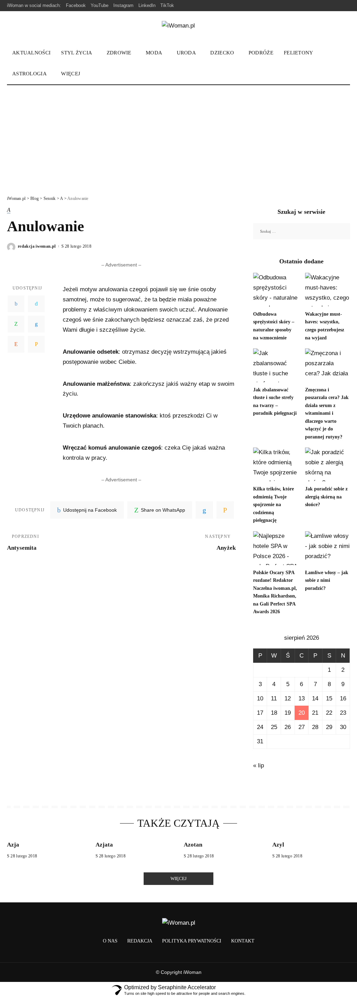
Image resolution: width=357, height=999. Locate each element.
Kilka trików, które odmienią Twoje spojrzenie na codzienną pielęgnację (273, 504)
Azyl (278, 844)
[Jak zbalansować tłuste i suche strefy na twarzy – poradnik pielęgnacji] (275, 365)
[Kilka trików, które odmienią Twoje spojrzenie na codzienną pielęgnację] (275, 464)
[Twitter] (36, 303)
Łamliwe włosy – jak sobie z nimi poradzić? (326, 580)
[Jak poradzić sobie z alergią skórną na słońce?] (327, 464)
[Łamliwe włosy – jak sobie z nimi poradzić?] (327, 548)
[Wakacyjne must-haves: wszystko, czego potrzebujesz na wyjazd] (327, 290)
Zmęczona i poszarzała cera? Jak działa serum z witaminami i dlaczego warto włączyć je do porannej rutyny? (327, 413)
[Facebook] (16, 303)
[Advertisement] (178, 137)
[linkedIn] (204, 510)
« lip (258, 765)
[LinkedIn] (36, 324)
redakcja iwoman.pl (37, 246)
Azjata (104, 844)
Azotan (193, 844)
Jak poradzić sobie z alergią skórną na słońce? (326, 496)
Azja (13, 844)
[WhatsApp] (16, 324)
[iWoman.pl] (178, 27)
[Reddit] (16, 344)
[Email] (36, 344)
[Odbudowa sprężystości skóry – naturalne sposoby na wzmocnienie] (275, 290)
